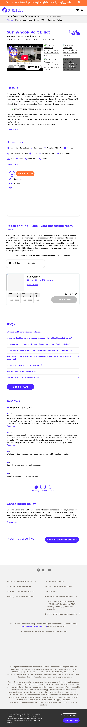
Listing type (19, 16)
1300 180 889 (53, 602)
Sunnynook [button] (33, 276)
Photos (10, 20)
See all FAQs (20, 386)
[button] (25, 57)
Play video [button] (32, 66)
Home (9, 16)
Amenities (27, 20)
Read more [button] (12, 426)
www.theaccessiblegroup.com (34, 626)
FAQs (43, 20)
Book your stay (25, 173)
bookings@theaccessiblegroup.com (26, 702)
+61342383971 (53, 604)
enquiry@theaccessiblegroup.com (62, 596)
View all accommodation (62, 539)
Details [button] (35, 284)
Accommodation (33, 16)
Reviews (51, 20)
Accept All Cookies (71, 720)
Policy (59, 20)
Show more (12, 130)
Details (18, 20)
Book (36, 20)
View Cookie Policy (69, 716)
